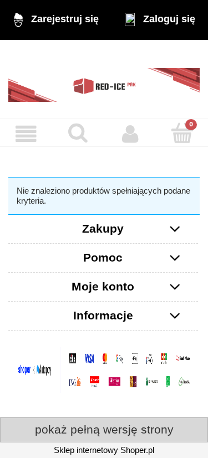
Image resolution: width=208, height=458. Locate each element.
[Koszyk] (182, 133)
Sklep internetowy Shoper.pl (104, 450)
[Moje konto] (130, 134)
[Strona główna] (104, 79)
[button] (26, 134)
